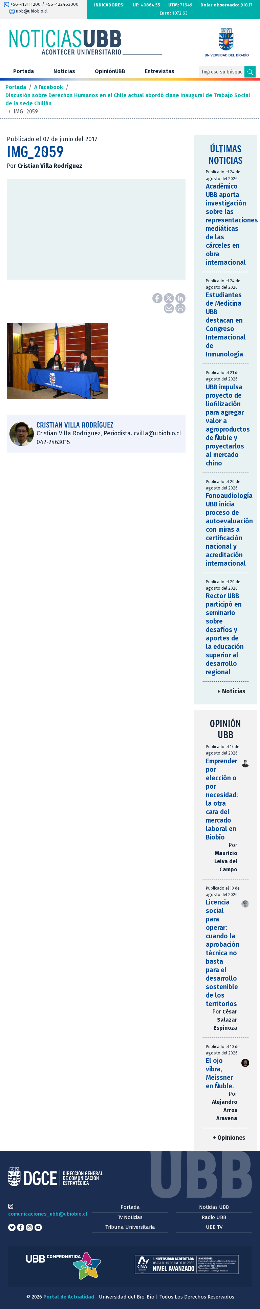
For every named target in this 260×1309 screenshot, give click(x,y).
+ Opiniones (229, 1137)
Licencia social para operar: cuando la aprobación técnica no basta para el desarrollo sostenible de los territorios (222, 953)
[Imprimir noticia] (180, 308)
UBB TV (214, 1227)
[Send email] (169, 308)
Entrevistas (159, 71)
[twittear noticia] (169, 297)
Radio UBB (214, 1217)
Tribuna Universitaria (130, 1227)
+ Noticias (231, 691)
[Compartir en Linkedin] (180, 297)
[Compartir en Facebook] (158, 297)
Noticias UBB (214, 1207)
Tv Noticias (130, 1217)
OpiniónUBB (110, 71)
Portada (23, 71)
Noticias (64, 71)
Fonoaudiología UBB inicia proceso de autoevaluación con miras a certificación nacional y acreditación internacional (229, 529)
